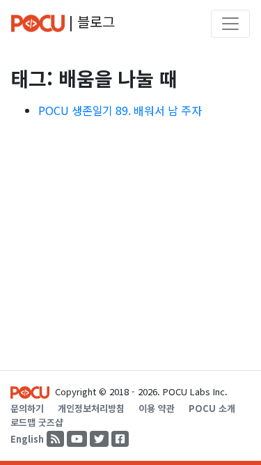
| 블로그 (90, 21)
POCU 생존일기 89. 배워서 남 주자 (120, 110)
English (27, 438)
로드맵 (22, 422)
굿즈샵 (50, 422)
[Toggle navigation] (230, 24)
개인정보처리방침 (91, 408)
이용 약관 (157, 408)
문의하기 (27, 408)
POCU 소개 (212, 408)
